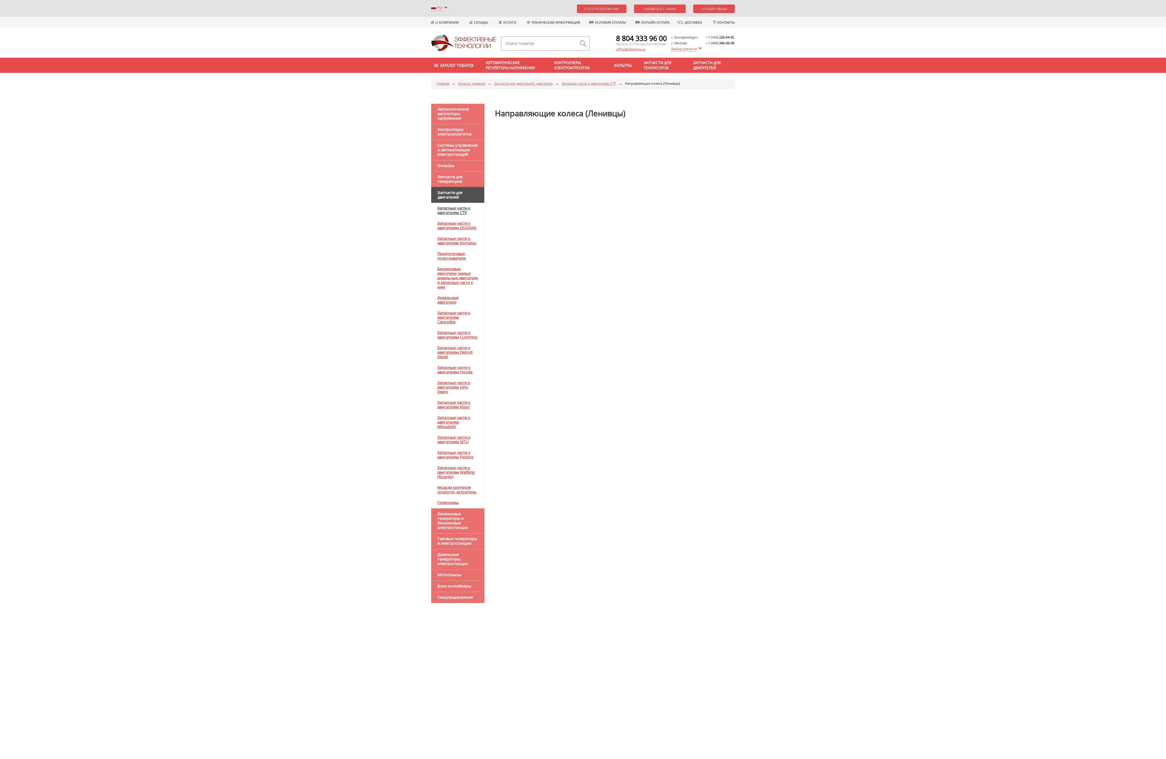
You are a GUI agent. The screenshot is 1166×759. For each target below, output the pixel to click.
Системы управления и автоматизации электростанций (458, 149)
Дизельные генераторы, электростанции (453, 559)
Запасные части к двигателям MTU (453, 439)
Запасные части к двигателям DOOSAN (456, 225)
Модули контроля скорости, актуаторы (456, 490)
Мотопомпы (449, 574)
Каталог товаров (471, 83)
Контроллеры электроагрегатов (572, 65)
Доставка (693, 22)
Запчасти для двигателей (707, 65)
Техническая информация (555, 22)
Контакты (726, 22)
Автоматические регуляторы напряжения (510, 65)
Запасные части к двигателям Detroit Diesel (455, 352)
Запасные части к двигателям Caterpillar (453, 317)
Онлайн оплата (655, 22)
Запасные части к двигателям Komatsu (456, 241)
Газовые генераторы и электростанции (457, 541)
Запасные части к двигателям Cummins (457, 335)
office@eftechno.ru (631, 49)
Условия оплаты (610, 22)
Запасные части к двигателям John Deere (453, 387)
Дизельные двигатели (448, 300)
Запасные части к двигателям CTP (588, 83)
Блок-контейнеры (454, 586)
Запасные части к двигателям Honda (454, 370)
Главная (443, 83)
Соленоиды (448, 502)
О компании (447, 22)
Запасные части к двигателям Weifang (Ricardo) (456, 472)
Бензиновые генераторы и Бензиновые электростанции (453, 520)
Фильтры (623, 65)
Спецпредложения (602, 9)
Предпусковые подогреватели (451, 256)
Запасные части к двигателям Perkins (455, 455)
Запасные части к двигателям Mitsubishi (453, 422)
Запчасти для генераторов (657, 65)
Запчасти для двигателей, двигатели (523, 83)
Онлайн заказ (714, 9)
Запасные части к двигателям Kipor (453, 405)
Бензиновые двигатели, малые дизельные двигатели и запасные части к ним (457, 278)
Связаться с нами (660, 9)
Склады (481, 22)
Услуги (509, 22)
